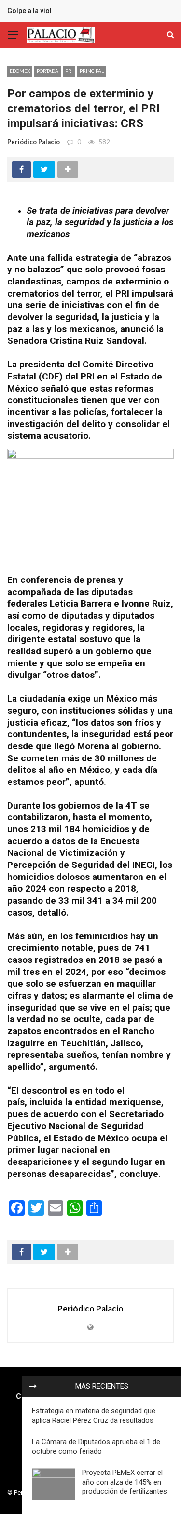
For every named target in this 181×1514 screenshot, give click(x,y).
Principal (92, 71)
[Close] (32, 1386)
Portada (47, 71)
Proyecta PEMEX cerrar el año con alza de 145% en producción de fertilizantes (124, 1482)
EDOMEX (20, 71)
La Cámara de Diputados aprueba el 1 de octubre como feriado (96, 1446)
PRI (69, 71)
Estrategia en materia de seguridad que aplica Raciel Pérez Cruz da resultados (93, 1415)
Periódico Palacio (33, 142)
